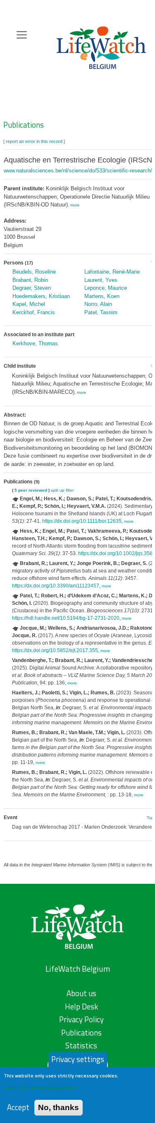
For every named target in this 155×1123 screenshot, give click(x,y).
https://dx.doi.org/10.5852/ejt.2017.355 (55, 650)
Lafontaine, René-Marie (112, 272)
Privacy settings (77, 1059)
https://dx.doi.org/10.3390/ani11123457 (55, 586)
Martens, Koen (101, 296)
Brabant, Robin (30, 280)
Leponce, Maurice (105, 288)
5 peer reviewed (30, 490)
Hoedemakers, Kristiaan (41, 296)
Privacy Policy (81, 1019)
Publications (23, 125)
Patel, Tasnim (100, 312)
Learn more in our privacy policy (39, 1087)
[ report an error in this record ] (34, 141)
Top (150, 817)
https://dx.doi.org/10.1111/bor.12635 (82, 521)
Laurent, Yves (100, 280)
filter (70, 490)
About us (81, 993)
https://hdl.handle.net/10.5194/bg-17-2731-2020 (65, 618)
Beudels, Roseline (34, 272)
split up (57, 490)
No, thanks (58, 1107)
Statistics (81, 1045)
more (75, 205)
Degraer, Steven (31, 288)
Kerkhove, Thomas (35, 343)
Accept (18, 1107)
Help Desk (81, 1006)
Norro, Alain (98, 304)
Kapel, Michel (28, 304)
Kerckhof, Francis (33, 312)
